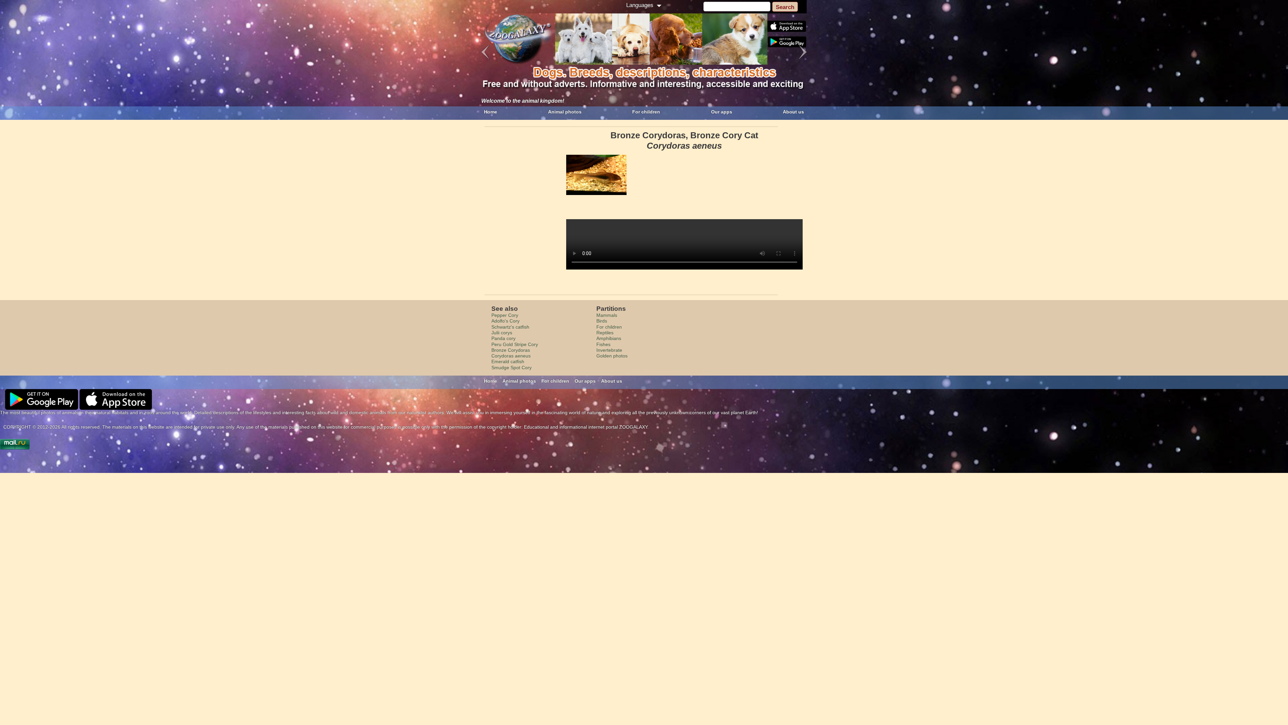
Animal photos (565, 111)
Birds (601, 321)
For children (646, 111)
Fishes (603, 344)
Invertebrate (609, 350)
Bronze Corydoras (510, 350)
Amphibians (608, 338)
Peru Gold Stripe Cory (514, 344)
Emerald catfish (507, 361)
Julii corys (501, 332)
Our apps (721, 111)
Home (490, 111)
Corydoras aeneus (511, 355)
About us (793, 111)
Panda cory (503, 338)
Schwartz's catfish (510, 327)
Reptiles (604, 332)
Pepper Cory (504, 315)
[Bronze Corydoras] (596, 175)
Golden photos (612, 355)
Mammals (606, 315)
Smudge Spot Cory (511, 367)
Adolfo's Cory (505, 321)
